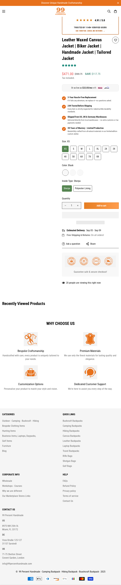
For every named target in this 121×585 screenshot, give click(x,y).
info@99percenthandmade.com (17, 563)
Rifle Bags (67, 456)
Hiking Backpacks (71, 430)
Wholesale (7, 481)
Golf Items (7, 441)
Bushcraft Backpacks (72, 420)
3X (114, 148)
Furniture (6, 446)
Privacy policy (69, 491)
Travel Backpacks (71, 451)
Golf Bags (67, 466)
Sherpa (67, 188)
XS (65, 148)
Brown (73, 173)
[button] (69, 65)
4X (65, 156)
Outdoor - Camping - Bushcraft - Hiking (20, 420)
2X (106, 148)
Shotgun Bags (69, 461)
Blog (4, 451)
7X (89, 156)
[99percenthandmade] (60, 11)
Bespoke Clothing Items (13, 425)
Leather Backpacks (72, 441)
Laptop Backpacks (71, 446)
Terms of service (70, 496)
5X (73, 156)
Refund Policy (69, 486)
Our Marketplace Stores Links (16, 496)
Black (65, 173)
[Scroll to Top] (115, 569)
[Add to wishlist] (115, 40)
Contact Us (68, 501)
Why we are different (12, 491)
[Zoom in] (52, 20)
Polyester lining (82, 188)
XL (98, 148)
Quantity (66, 198)
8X (98, 156)
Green (80, 173)
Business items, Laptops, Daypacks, (19, 436)
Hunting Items (9, 430)
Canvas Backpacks (71, 436)
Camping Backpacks (72, 425)
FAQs (65, 481)
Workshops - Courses (12, 486)
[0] (115, 11)
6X (81, 156)
